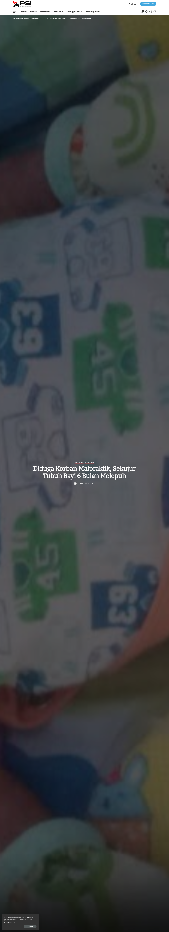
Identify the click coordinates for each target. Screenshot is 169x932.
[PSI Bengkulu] (22, 4)
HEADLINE (79, 463)
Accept (30, 927)
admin (80, 483)
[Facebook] (129, 4)
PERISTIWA (89, 463)
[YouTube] (135, 4)
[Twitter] (132, 4)
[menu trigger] (16, 11)
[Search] (154, 11)
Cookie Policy (9, 922)
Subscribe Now (148, 4)
